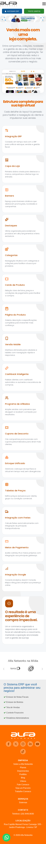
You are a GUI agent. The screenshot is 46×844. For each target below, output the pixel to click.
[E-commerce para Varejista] (23, 19)
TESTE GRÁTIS (34, 11)
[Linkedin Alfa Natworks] (30, 746)
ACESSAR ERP (13, 11)
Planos (23, 767)
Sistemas (23, 802)
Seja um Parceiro (23, 788)
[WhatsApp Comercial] (6, 838)
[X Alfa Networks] (16, 746)
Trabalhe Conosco (23, 791)
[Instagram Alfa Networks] (23, 746)
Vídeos (23, 781)
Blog (23, 778)
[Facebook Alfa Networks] (8, 746)
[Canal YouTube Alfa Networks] (37, 746)
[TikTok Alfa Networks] (23, 754)
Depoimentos (23, 771)
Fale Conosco (23, 785)
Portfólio (23, 774)
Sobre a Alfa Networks (23, 764)
